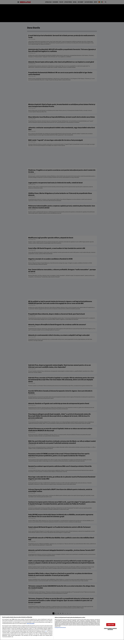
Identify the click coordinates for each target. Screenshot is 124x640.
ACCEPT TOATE (111, 624)
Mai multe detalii (30, 623)
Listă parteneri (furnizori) (60, 627)
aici (45, 631)
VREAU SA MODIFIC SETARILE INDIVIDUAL (110, 629)
